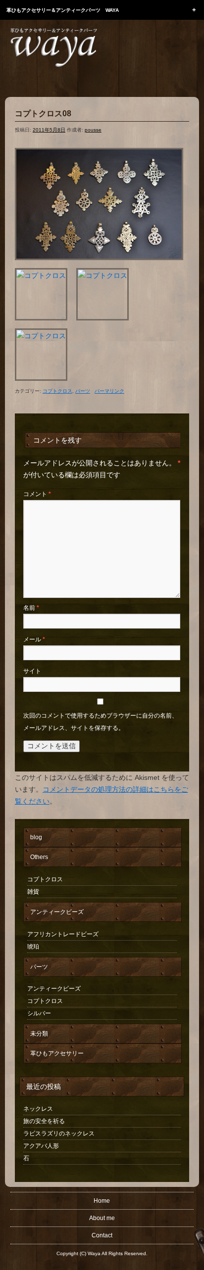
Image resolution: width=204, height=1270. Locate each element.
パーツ (82, 391)
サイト (32, 671)
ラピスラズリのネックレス (59, 1133)
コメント (37, 494)
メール (34, 639)
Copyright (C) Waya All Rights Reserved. (102, 1253)
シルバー (39, 1013)
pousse (93, 130)
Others (39, 857)
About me (102, 1218)
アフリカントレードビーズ (63, 934)
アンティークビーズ (57, 911)
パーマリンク (109, 391)
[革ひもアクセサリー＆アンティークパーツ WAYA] (53, 47)
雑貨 (33, 891)
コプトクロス (57, 391)
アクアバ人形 (41, 1145)
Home (102, 1200)
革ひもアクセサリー (57, 1053)
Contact (102, 1235)
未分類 (39, 1033)
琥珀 (33, 946)
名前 (31, 607)
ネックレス (38, 1108)
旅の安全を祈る (44, 1121)
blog (36, 837)
